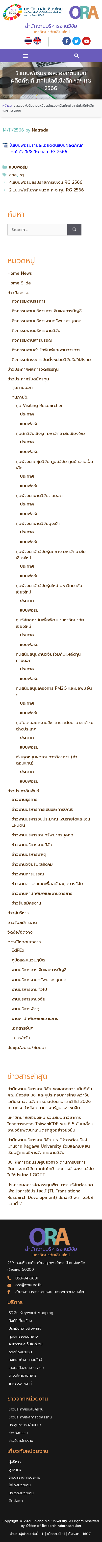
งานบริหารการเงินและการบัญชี (39, 969)
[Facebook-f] (66, 41)
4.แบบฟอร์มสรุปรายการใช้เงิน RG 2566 (45, 182)
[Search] (74, 230)
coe (13, 175)
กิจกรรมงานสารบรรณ (32, 340)
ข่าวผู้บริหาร (18, 912)
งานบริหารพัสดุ (25, 1008)
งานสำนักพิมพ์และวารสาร (35, 1018)
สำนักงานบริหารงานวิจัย (51, 26)
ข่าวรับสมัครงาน (26, 903)
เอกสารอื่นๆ (22, 1028)
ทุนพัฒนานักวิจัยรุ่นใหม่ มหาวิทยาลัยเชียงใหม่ (49, 588)
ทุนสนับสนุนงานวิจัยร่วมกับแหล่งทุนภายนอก (48, 657)
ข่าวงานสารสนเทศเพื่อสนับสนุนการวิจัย (47, 883)
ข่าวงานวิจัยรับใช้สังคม (32, 864)
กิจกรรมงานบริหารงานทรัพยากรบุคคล (46, 320)
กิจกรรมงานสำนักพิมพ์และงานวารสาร (46, 350)
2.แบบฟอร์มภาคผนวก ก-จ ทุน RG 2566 (46, 190)
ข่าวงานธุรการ (24, 799)
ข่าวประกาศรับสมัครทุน (28, 379)
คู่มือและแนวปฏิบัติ (28, 960)
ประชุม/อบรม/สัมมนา (26, 1047)
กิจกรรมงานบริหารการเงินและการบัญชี (47, 311)
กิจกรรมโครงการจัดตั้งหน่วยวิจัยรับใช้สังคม (51, 359)
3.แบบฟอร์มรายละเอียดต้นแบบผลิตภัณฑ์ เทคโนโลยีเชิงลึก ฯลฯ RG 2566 (46, 148)
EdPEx (18, 950)
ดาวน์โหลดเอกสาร (24, 942)
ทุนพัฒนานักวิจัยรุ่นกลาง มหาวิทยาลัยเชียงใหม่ (51, 554)
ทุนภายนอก (22, 387)
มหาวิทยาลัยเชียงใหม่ (51, 32)
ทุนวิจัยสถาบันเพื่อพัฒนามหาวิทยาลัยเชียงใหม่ (50, 623)
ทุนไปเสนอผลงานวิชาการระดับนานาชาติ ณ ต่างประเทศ (54, 725)
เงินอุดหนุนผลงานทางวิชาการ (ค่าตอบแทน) (46, 760)
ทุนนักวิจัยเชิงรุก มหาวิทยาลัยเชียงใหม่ (50, 433)
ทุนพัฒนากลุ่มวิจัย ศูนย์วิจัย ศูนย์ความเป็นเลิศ (54, 464)
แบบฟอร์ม (18, 167)
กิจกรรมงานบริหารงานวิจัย (36, 330)
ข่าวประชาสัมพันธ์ (23, 791)
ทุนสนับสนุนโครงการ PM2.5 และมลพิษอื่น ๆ (54, 691)
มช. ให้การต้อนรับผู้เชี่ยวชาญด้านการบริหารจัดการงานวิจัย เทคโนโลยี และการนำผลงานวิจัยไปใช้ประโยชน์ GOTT (50, 1168)
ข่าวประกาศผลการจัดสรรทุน (33, 369)
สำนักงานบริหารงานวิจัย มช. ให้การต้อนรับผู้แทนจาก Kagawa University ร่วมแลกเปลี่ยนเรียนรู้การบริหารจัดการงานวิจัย (48, 1146)
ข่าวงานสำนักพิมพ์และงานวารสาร (42, 893)
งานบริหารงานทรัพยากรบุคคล (39, 979)
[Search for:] (37, 230)
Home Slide (19, 283)
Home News (19, 273)
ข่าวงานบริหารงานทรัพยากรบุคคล (42, 835)
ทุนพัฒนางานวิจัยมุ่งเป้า (38, 523)
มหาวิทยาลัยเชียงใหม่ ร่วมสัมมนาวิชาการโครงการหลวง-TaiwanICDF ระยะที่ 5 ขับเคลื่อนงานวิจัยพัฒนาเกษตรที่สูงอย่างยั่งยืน (50, 1123)
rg (22, 175)
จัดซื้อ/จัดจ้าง (19, 932)
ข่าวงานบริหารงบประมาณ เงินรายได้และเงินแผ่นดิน (51, 822)
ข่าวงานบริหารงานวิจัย (32, 844)
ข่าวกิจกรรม (18, 292)
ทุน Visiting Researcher (39, 405)
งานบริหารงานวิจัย (28, 999)
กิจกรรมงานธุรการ (29, 301)
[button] (26, 55)
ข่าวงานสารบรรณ (28, 874)
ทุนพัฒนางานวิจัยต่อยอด (39, 495)
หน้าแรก (7, 105)
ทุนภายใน (20, 397)
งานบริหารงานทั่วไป (29, 989)
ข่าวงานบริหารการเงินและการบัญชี (43, 809)
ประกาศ (27, 414)
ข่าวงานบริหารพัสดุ (29, 854)
